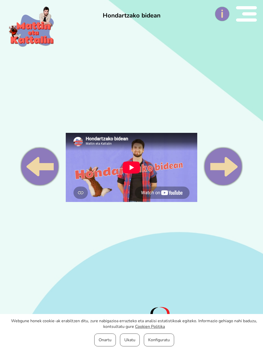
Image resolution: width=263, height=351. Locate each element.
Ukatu (129, 340)
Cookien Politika (150, 326)
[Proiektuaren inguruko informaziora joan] (225, 14)
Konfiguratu (159, 340)
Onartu (105, 340)
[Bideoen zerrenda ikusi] (249, 14)
